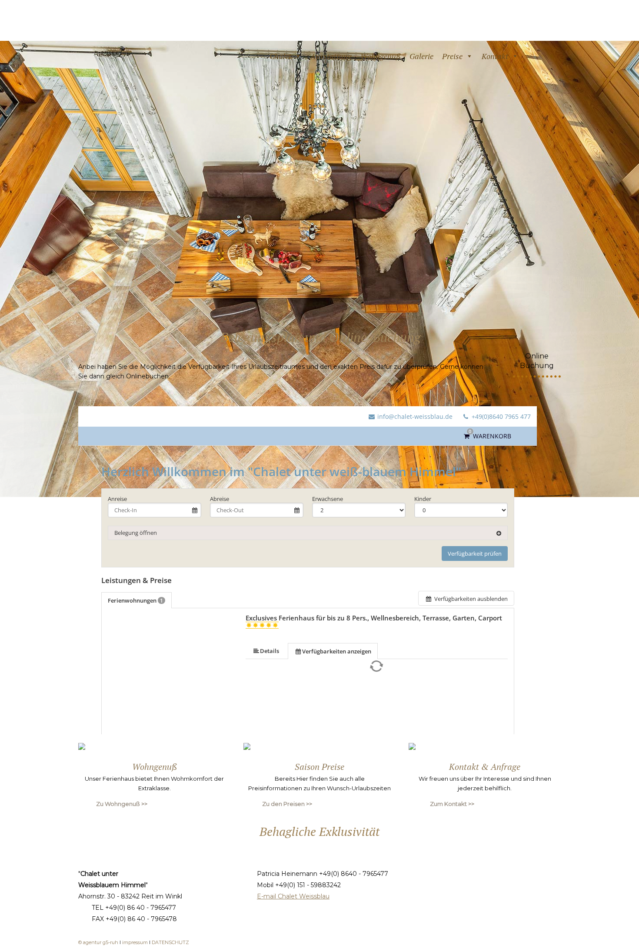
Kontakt (495, 56)
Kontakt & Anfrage (484, 766)
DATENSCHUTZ (170, 942)
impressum (135, 942)
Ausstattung (331, 56)
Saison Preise (319, 766)
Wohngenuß (380, 56)
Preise (452, 56)
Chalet (280, 56)
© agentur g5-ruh (98, 942)
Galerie (421, 56)
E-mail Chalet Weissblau (293, 896)
